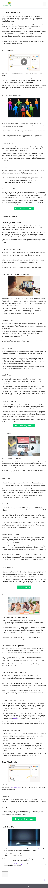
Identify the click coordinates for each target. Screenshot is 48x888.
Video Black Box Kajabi (40, 880)
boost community (34, 848)
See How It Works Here (23, 208)
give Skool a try (18, 864)
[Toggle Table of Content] (5, 875)
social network (25, 853)
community (16, 718)
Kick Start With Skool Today (23, 819)
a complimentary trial (15, 787)
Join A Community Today (23, 426)
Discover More (23, 587)
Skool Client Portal (9, 880)
